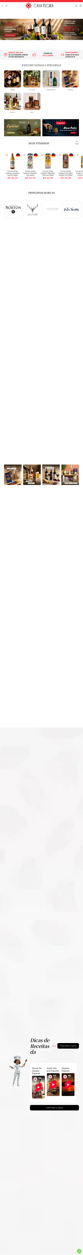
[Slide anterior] (4, 29)
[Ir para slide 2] (40, 45)
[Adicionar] (18, 166)
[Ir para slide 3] (42, 45)
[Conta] (76, 5)
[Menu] (2, 5)
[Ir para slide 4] (44, 45)
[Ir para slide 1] (38, 45)
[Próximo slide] (78, 29)
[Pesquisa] (6, 5)
